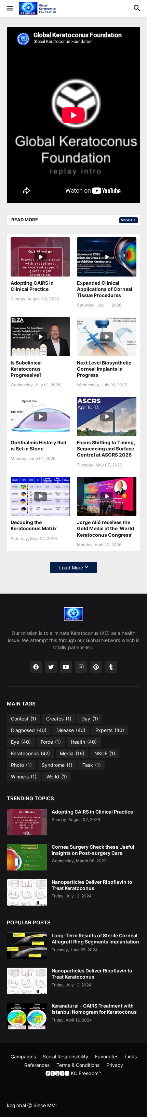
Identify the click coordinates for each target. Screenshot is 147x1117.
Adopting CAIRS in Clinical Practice (32, 286)
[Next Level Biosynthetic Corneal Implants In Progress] (106, 336)
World (56, 776)
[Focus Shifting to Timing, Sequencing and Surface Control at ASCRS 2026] (106, 416)
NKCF (104, 753)
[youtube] (66, 667)
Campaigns (23, 1056)
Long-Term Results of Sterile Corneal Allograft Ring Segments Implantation (95, 938)
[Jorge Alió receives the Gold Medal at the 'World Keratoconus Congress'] (106, 496)
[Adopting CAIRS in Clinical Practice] (40, 257)
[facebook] (36, 667)
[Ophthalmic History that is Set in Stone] (40, 416)
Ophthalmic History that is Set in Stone (38, 445)
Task (91, 765)
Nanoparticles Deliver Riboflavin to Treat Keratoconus (92, 885)
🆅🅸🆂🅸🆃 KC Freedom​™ (73, 1073)
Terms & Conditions (77, 1065)
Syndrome (57, 765)
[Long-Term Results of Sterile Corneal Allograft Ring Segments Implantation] (27, 946)
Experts (109, 730)
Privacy (114, 1065)
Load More (71, 567)
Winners (24, 776)
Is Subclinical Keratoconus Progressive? (26, 369)
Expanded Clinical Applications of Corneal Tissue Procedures (104, 289)
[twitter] (51, 667)
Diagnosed (28, 730)
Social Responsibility (65, 1056)
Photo (21, 765)
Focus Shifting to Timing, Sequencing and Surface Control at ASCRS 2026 (106, 449)
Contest (23, 718)
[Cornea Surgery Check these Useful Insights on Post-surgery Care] (27, 857)
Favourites (106, 1056)
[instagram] (81, 667)
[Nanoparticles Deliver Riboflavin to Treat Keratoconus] (27, 892)
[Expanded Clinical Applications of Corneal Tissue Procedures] (106, 257)
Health (84, 742)
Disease (70, 730)
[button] (9, 8)
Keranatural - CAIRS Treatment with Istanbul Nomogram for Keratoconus (94, 1009)
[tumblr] (111, 667)
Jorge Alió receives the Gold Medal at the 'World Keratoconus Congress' (105, 528)
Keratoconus (30, 753)
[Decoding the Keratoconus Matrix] (40, 496)
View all (128, 220)
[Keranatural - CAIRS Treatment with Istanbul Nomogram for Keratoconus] (27, 1016)
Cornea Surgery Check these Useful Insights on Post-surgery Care (93, 850)
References (37, 1065)
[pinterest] (96, 667)
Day (89, 718)
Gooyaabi (115, 1085)
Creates (58, 718)
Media (72, 753)
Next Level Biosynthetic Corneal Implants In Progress (104, 369)
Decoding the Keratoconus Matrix (34, 525)
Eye (21, 742)
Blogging (55, 1085)
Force (51, 742)
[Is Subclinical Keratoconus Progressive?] (40, 336)
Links (131, 1056)
